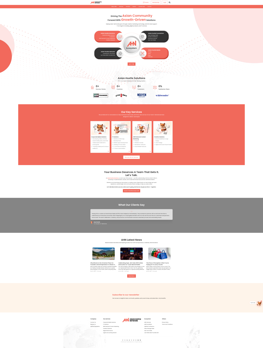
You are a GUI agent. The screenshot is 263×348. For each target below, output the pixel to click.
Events (134, 6)
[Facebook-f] (123, 340)
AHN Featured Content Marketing (111, 326)
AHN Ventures (147, 322)
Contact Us (93, 322)
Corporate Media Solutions (98, 137)
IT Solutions (115, 137)
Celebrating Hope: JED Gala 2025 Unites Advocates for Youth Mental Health (130, 263)
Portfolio (128, 6)
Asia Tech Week (148, 330)
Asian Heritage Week (149, 328)
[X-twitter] (125, 340)
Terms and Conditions (167, 324)
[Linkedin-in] (127, 340)
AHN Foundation (148, 324)
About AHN (114, 6)
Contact (149, 6)
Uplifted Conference (149, 326)
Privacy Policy (165, 322)
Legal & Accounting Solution (110, 332)
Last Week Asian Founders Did (151, 332)
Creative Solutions (159, 137)
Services (121, 6)
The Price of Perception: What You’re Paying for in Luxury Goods (157, 263)
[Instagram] (134, 340)
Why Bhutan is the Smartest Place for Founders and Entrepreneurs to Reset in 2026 (102, 263)
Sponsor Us (93, 324)
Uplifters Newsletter (95, 326)
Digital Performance (108, 330)
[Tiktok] (129, 340)
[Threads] (136, 340)
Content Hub (142, 6)
